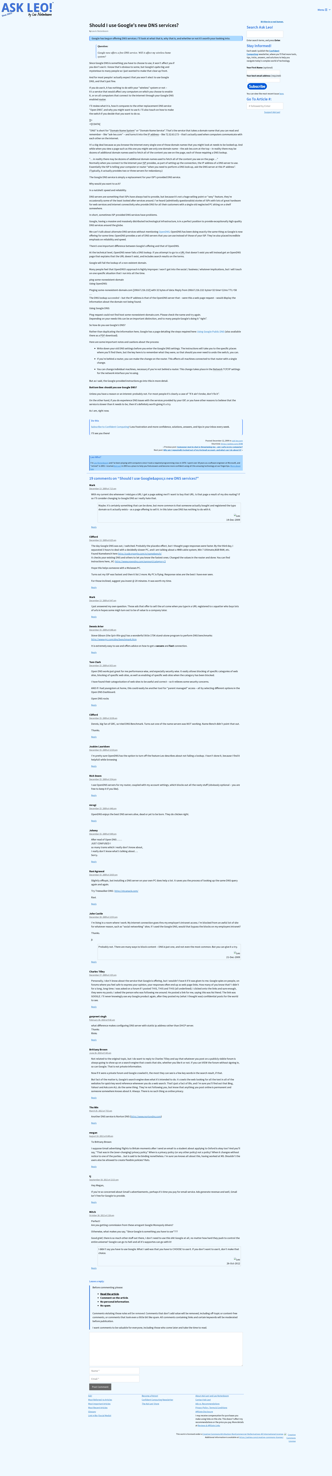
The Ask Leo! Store (150, 1403)
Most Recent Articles (98, 1407)
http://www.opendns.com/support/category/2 (140, 561)
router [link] (102, 99)
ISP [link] (144, 162)
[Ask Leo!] (29, 9)
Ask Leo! (117, 466)
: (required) (264, 75)
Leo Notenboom (101, 463)
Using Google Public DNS (210, 331)
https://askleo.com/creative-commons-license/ (261, 1437)
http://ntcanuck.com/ (126, 890)
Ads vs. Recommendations (207, 1403)
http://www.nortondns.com (146, 1116)
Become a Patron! (150, 1395)
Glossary (92, 1411)
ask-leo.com (237, 440)
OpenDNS (164, 231)
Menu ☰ (322, 10)
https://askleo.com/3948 (232, 443)
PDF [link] (102, 335)
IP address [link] (153, 134)
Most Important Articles (99, 1403)
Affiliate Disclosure (204, 1411)
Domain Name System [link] (122, 130)
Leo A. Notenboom (100, 31)
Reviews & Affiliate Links (209, 1425)
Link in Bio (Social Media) (99, 1415)
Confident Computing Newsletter (157, 1399)
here (281, 93)
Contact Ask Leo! (203, 1399)
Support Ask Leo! (272, 112)
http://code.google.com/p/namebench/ (140, 553)
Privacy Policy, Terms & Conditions (211, 1407)
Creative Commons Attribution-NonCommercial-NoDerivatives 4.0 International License (243, 1434)
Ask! (90, 1395)
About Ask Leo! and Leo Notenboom (212, 1395)
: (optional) (260, 67)
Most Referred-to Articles (100, 1399)
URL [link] (182, 252)
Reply (94, 527)
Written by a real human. (272, 21)
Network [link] (218, 369)
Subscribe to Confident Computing (110, 426)
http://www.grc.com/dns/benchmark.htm (114, 639)
